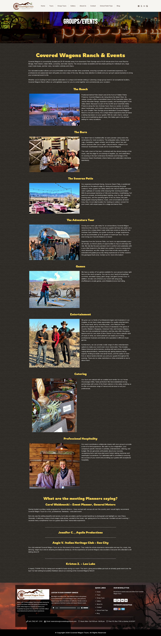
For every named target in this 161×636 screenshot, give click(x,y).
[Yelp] (141, 6)
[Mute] (82, 608)
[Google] (147, 6)
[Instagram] (138, 6)
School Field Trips (106, 6)
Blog (118, 6)
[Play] (54, 608)
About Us (83, 6)
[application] (70, 608)
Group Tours (61, 6)
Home (43, 6)
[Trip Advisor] (144, 6)
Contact (93, 6)
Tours (51, 6)
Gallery (72, 6)
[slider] (86, 607)
